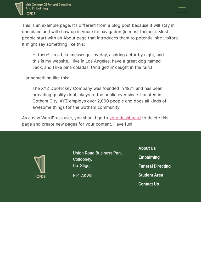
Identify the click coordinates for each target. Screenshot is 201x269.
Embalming (149, 157)
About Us (147, 148)
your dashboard (125, 117)
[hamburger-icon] (182, 9)
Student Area (150, 175)
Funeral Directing (154, 166)
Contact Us (148, 184)
